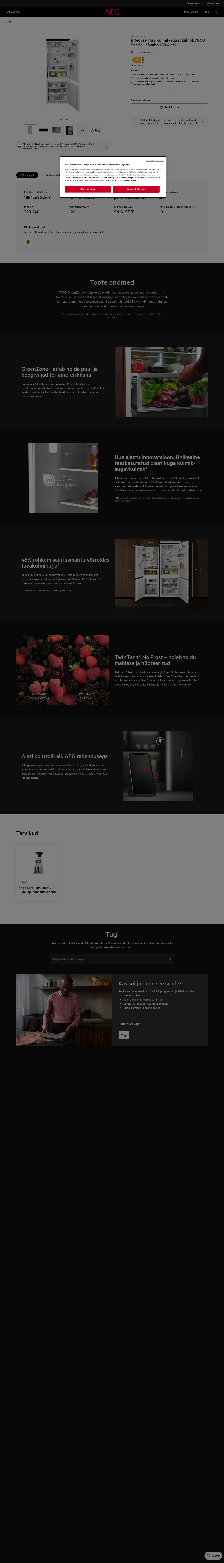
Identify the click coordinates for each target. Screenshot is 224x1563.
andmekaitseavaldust (129, 180)
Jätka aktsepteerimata (155, 161)
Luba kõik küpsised (136, 189)
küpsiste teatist (113, 180)
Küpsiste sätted (88, 189)
